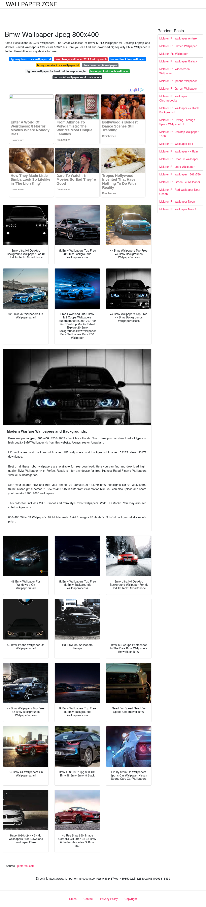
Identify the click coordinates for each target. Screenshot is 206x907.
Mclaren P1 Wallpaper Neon (177, 201)
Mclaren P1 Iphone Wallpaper (178, 81)
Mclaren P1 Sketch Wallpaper (178, 46)
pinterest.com (26, 866)
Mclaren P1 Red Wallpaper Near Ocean (179, 192)
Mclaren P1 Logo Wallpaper (177, 167)
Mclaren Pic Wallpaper (173, 54)
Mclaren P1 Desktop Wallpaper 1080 (179, 134)
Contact (88, 899)
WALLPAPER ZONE (31, 3)
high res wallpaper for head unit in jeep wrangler (56, 71)
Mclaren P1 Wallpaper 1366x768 (180, 174)
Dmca (73, 899)
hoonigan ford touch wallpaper (109, 71)
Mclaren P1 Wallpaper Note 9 (178, 209)
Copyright (131, 899)
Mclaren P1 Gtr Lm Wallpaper (178, 88)
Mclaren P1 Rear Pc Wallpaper (178, 159)
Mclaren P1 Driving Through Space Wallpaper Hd (177, 122)
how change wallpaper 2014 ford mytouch (81, 59)
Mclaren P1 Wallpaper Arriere (178, 38)
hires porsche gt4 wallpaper (100, 65)
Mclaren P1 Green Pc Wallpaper (179, 182)
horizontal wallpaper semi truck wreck (77, 77)
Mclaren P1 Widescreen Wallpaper (174, 71)
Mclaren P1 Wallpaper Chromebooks (173, 98)
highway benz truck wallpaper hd (30, 59)
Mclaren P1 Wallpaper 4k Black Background (179, 110)
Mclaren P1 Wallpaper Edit (176, 144)
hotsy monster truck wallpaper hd (58, 65)
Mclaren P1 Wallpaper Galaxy (178, 61)
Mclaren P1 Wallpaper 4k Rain (178, 151)
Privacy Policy (109, 899)
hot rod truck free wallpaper (127, 59)
